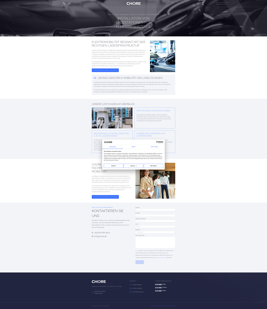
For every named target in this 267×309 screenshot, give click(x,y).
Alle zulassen (153, 165)
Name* (137, 207)
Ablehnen (113, 165)
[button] (198, 3)
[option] (49, 3)
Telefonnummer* (140, 219)
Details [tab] (133, 146)
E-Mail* (137, 213)
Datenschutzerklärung (161, 257)
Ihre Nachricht (139, 235)
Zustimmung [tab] (113, 146)
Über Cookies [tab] (154, 146)
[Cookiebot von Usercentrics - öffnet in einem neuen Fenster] (157, 142)
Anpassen (132, 165)
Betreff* (137, 230)
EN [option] (49, 3)
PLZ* (136, 224)
